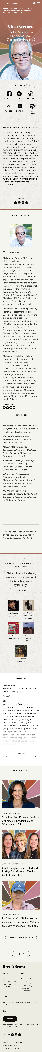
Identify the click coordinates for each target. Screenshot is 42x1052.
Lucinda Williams (28, 640)
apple (9, 99)
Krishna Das (14, 635)
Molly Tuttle (21, 661)
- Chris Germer (21, 590)
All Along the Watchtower (28, 614)
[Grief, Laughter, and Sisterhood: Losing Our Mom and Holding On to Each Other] (21, 844)
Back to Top (20, 954)
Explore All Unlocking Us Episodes (21, 937)
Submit (10, 1019)
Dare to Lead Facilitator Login (27, 985)
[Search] (34, 3)
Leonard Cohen (13, 616)
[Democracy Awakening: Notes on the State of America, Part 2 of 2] (21, 895)
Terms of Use (34, 1025)
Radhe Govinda (13, 639)
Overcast (30, 99)
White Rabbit (21, 658)
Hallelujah (14, 613)
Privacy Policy (11, 1027)
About (5, 979)
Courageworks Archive (26, 980)
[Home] (10, 3)
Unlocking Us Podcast (21, 8)
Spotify (19, 99)
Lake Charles (28, 635)
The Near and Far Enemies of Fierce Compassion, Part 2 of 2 (17, 11)
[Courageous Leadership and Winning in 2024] (21, 794)
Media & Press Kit (9, 982)
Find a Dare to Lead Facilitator (10, 986)
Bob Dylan (28, 618)
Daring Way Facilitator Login (27, 990)
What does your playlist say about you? (21, 565)
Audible (8, 111)
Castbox (20, 111)
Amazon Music (32, 112)
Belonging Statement (10, 1045)
